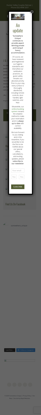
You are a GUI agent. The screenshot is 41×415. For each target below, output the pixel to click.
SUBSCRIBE (17, 187)
